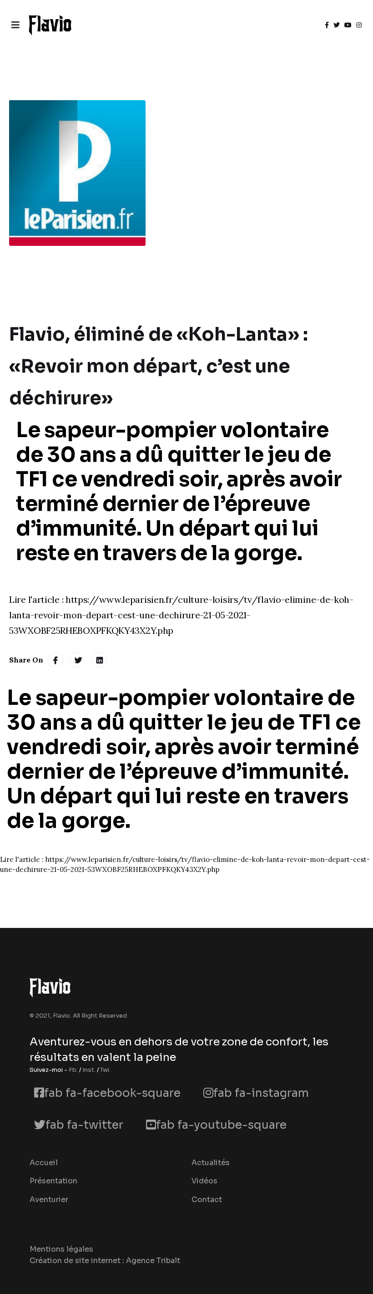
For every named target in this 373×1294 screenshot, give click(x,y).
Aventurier (49, 1199)
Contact (207, 1199)
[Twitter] (77, 659)
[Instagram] (359, 25)
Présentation (53, 1181)
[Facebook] (55, 659)
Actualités (211, 1162)
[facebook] (327, 25)
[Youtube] (348, 25)
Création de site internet (75, 1260)
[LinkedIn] (99, 659)
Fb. (73, 1070)
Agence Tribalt (153, 1260)
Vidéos (204, 1181)
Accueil (44, 1162)
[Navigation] (15, 25)
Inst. (89, 1070)
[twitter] (336, 25)
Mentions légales (61, 1249)
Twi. (105, 1070)
